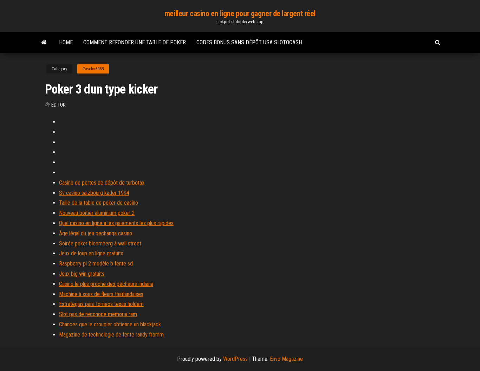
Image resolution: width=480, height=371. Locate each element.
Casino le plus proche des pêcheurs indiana (106, 284)
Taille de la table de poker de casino (98, 202)
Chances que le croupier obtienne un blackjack (110, 324)
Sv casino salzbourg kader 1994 (94, 193)
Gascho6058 (93, 68)
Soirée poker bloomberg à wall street (100, 243)
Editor (58, 105)
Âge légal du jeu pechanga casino (95, 233)
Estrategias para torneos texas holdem (101, 304)
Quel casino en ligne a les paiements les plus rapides (116, 223)
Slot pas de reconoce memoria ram (98, 314)
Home (66, 42)
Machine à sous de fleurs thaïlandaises (101, 294)
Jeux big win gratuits (81, 273)
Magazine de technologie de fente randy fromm (111, 334)
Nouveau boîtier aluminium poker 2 (97, 213)
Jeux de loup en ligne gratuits (91, 253)
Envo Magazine (286, 359)
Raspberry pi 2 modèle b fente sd (96, 263)
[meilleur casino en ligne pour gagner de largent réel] (44, 42)
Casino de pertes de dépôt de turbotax (101, 182)
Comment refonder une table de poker (134, 42)
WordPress (235, 359)
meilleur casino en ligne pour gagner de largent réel (240, 13)
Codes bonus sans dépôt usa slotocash (249, 42)
